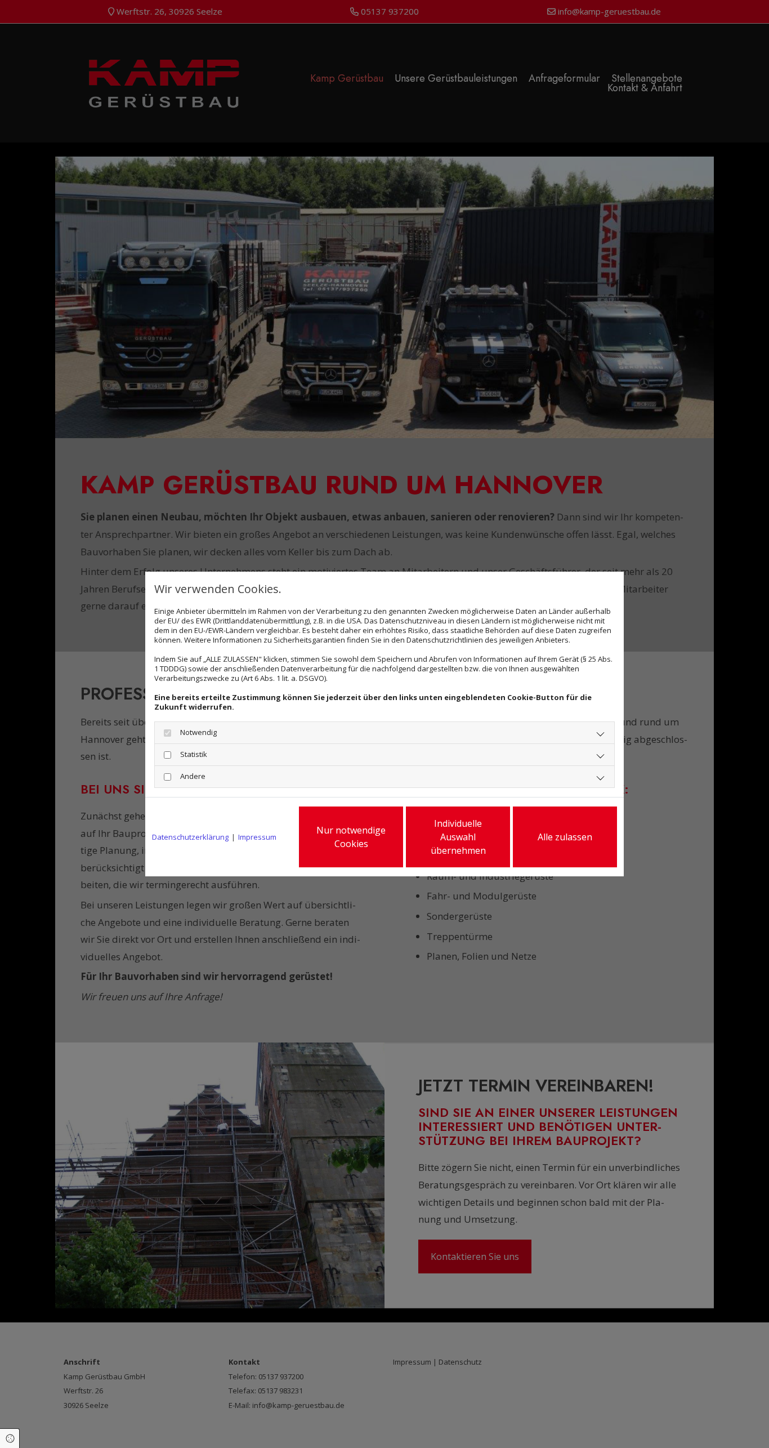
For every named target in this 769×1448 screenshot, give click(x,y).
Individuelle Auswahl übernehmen (458, 837)
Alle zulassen (565, 837)
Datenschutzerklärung (190, 837)
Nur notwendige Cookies (351, 837)
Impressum (257, 837)
